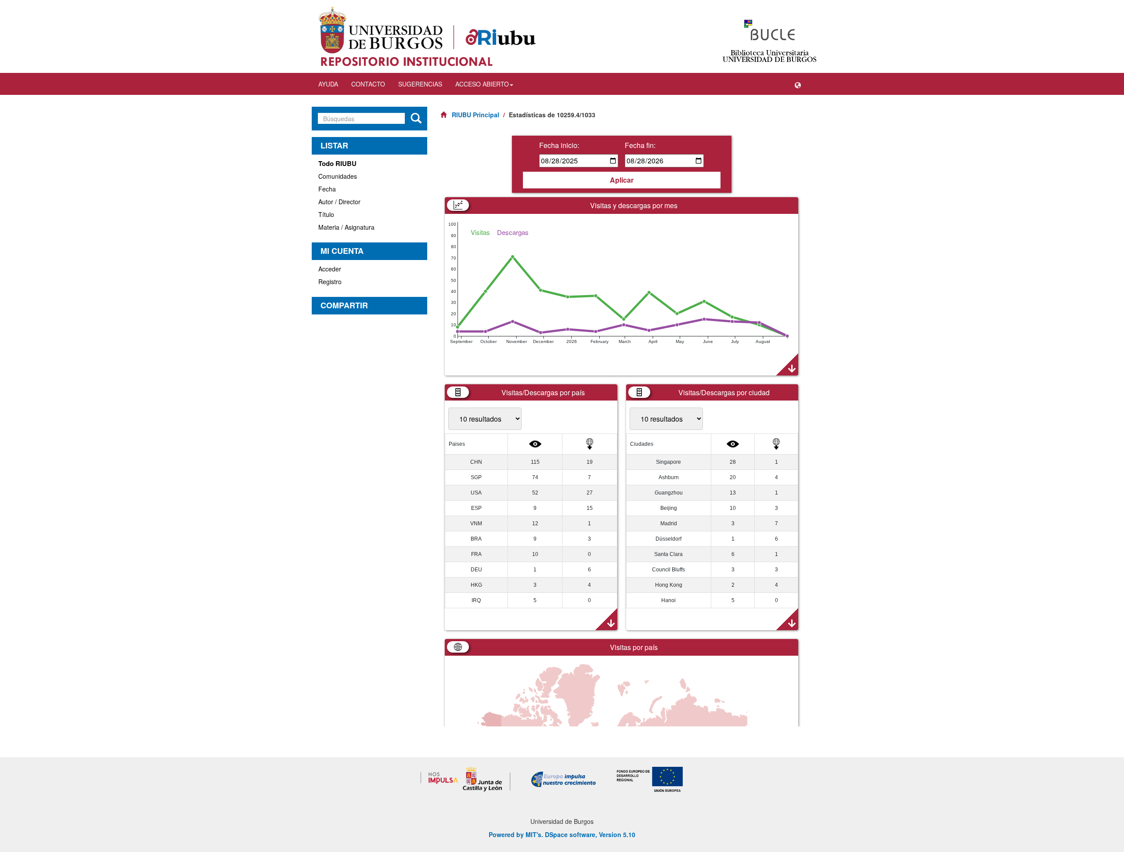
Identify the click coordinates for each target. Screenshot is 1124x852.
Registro (330, 281)
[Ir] (416, 118)
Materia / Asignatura (346, 227)
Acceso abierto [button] (482, 83)
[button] (798, 83)
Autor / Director (339, 201)
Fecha (327, 188)
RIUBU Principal (475, 114)
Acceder (329, 268)
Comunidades (337, 176)
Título (326, 214)
